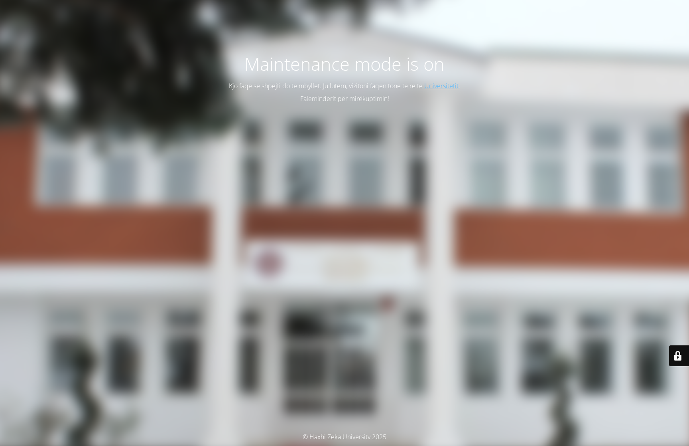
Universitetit (441, 85)
